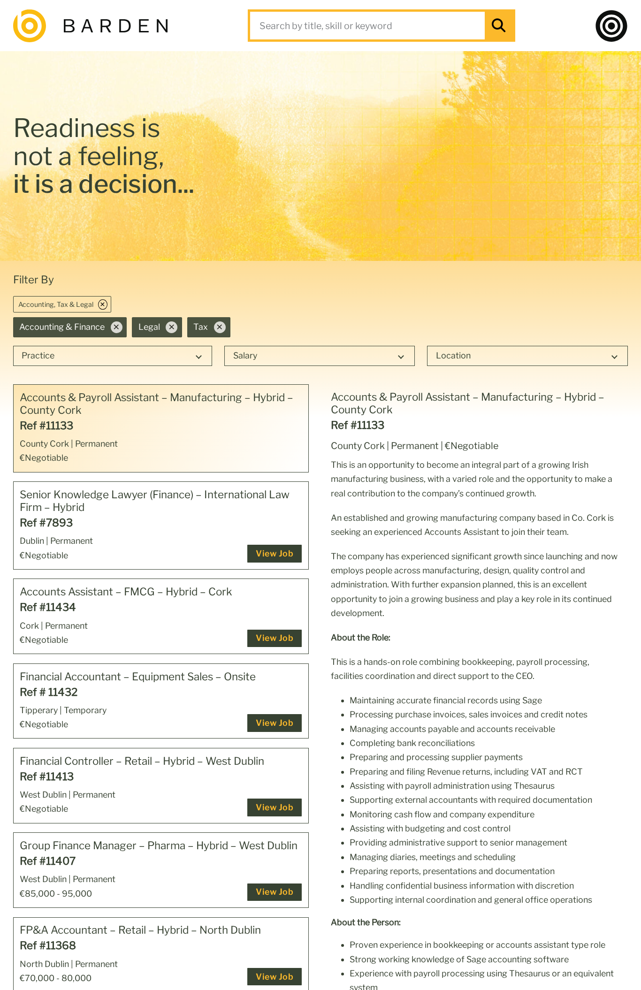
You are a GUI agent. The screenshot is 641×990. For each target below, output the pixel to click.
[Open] (611, 25)
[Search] (499, 25)
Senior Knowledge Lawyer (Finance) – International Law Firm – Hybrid (155, 501)
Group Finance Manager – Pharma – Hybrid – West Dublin (159, 845)
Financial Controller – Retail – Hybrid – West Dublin (142, 761)
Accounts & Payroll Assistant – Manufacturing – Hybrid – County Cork (156, 404)
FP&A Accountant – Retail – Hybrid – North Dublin (140, 930)
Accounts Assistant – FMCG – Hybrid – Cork (126, 592)
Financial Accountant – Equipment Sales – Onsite (138, 676)
